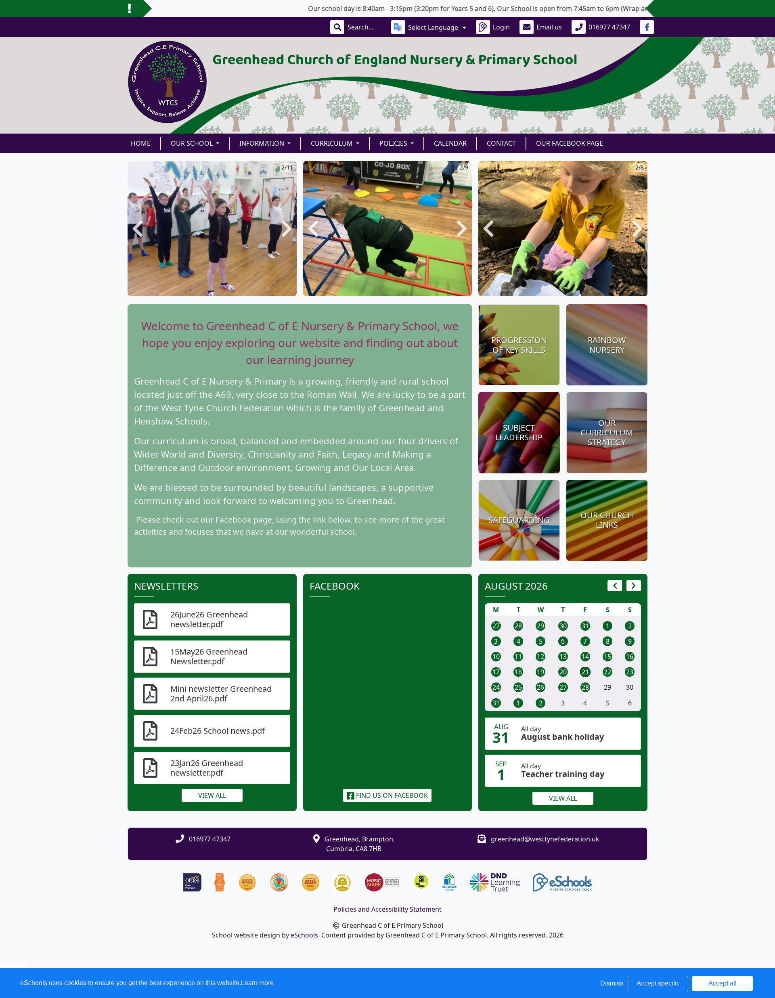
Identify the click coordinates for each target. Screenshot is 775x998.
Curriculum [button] (332, 143)
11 (518, 656)
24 (496, 687)
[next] (633, 585)
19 (540, 671)
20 (563, 671)
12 (540, 656)
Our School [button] (192, 143)
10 (496, 656)
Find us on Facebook (391, 795)
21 (585, 671)
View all (212, 795)
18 (518, 671)
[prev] (614, 585)
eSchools (304, 935)
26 (540, 687)
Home (141, 143)
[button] (138, 228)
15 (607, 656)
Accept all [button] (722, 983)
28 (518, 625)
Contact (501, 143)
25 (518, 687)
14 (585, 656)
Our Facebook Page (569, 143)
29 (540, 625)
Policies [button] (394, 143)
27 (496, 625)
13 (563, 656)
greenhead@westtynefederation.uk (545, 839)
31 (585, 625)
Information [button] (262, 143)
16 (629, 656)
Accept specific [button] (658, 983)
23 (629, 671)
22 (607, 671)
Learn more (257, 982)
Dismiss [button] (611, 983)
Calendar (450, 143)
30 (563, 625)
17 (496, 671)
